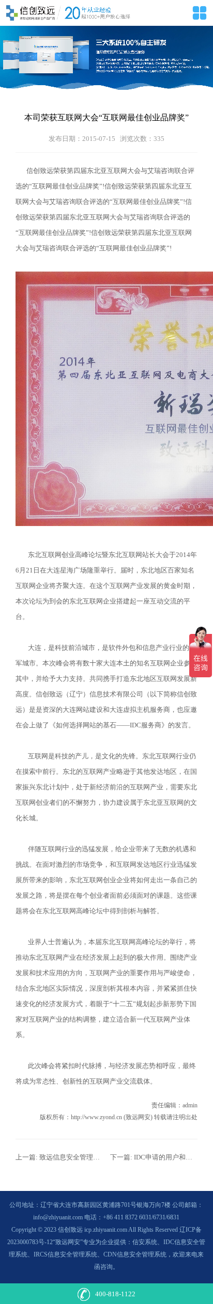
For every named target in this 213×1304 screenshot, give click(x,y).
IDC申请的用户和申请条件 (173, 1157)
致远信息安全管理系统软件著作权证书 (96, 1157)
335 (159, 138)
